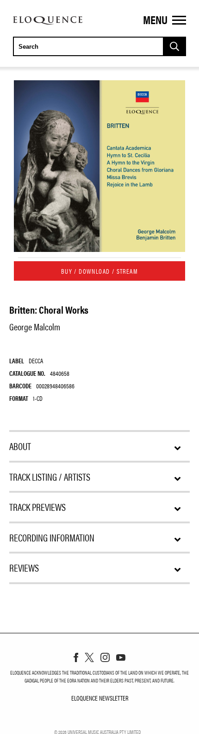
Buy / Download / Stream (99, 271)
